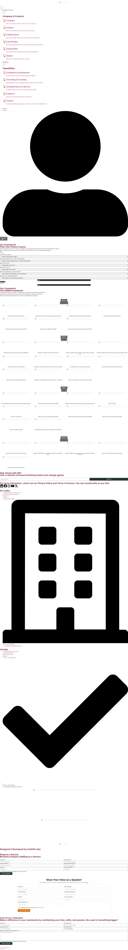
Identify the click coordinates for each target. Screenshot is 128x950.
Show (2, 281)
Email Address (67, 859)
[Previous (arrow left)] (1, 949)
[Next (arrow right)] (4, 949)
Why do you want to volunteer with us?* (9, 930)
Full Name (2, 859)
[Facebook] (5, 486)
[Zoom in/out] (1, 947)
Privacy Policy (22, 871)
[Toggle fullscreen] (4, 947)
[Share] (6, 947)
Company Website (68, 867)
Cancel (1, 283)
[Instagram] (9, 486)
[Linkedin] (1, 486)
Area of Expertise (68, 896)
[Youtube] (12, 486)
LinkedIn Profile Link (23, 902)
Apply (38, 280)
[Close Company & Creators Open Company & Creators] (4, 12)
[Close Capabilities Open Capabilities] (4, 64)
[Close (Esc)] (9, 947)
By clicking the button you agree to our (13, 871)
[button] (64, 303)
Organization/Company (69, 863)
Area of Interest (67, 927)
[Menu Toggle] (1, 7)
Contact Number (4, 863)
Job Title (2, 867)
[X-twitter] (16, 486)
